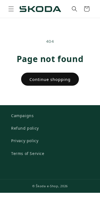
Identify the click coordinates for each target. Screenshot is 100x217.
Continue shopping (50, 79)
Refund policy (25, 128)
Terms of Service (27, 153)
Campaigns (22, 115)
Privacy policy (24, 140)
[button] (11, 9)
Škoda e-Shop (47, 186)
